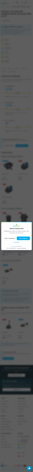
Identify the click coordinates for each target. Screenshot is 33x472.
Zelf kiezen (16, 242)
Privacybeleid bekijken (17, 246)
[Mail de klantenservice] (29, 468)
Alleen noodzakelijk (10, 238)
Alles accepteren (23, 238)
